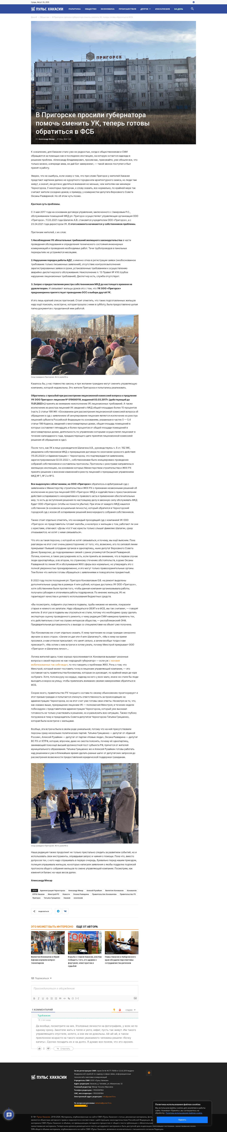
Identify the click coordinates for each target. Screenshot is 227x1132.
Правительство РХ (128, 894)
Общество (90, 9)
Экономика (107, 9)
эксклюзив (78, 898)
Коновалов (132, 890)
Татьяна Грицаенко (52, 898)
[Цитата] (60, 998)
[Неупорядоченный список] (56, 998)
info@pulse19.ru (109, 1096)
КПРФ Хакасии (38, 894)
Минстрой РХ (53, 894)
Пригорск (36, 898)
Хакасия (67, 898)
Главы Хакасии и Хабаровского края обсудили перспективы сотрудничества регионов (120, 960)
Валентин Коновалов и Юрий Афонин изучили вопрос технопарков (45, 960)
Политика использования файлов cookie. (184, 1113)
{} (73, 998)
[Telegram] (193, 2)
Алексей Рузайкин (94, 890)
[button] (192, 9)
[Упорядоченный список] (51, 998)
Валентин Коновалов (114, 890)
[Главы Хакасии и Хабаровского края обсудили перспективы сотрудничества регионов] (122, 942)
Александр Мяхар (47, 139)
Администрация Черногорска (52, 890)
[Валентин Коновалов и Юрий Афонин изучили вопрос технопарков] (48, 942)
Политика (75, 9)
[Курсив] (38, 998)
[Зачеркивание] (47, 998)
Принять (182, 1120)
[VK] (65, 911)
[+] (77, 998)
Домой (34, 17)
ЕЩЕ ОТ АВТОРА (87, 926)
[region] (187, 1113)
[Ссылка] (69, 998)
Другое (144, 9)
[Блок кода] (64, 998)
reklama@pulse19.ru (103, 1103)
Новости (66, 894)
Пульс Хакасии (43, 1117)
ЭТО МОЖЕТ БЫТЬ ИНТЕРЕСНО (52, 926)
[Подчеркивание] (43, 998)
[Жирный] (34, 998)
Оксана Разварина (81, 894)
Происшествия (127, 9)
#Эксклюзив (162, 9)
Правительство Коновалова (104, 894)
